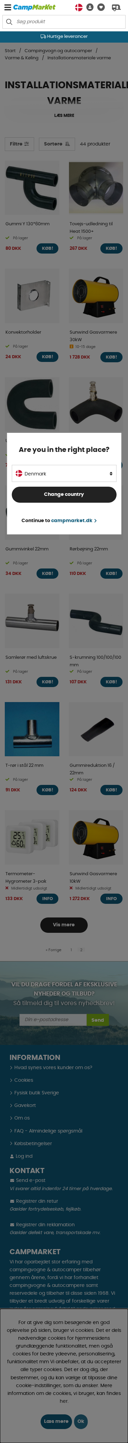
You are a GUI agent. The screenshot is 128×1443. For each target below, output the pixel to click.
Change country (64, 494)
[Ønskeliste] (99, 7)
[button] (88, 7)
